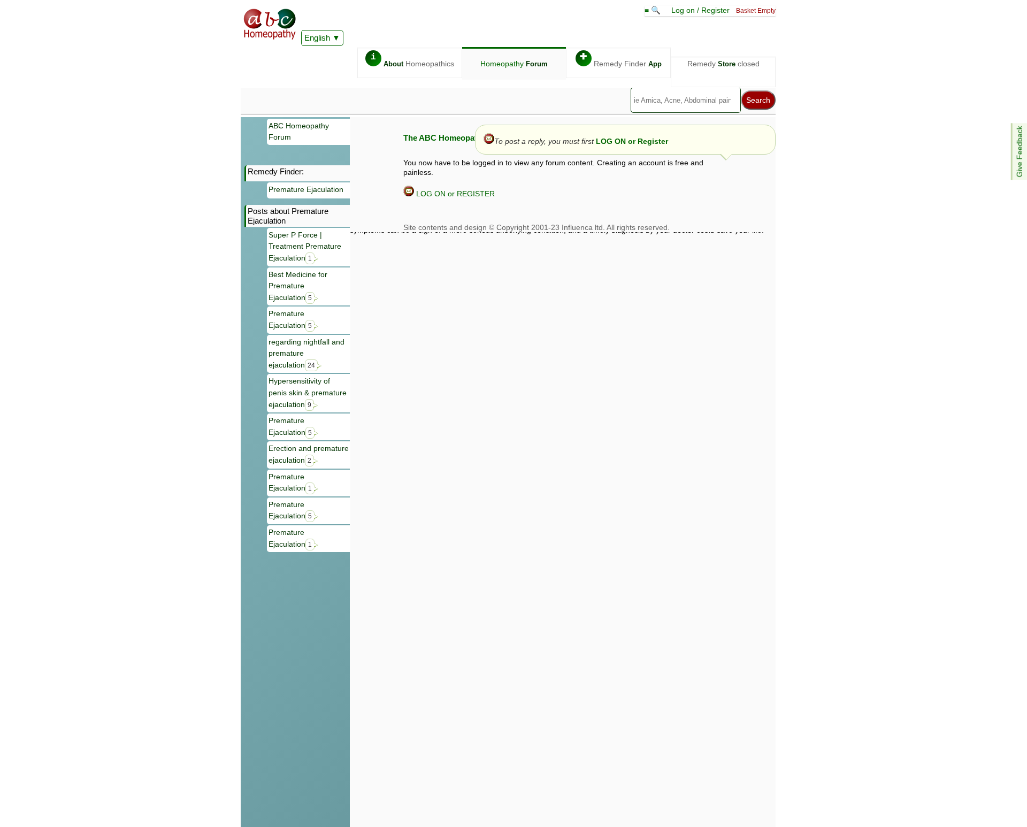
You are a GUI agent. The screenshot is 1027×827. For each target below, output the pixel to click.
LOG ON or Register (632, 141)
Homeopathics (412, 60)
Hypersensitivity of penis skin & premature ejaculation (308, 392)
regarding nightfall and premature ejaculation (306, 353)
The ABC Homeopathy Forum (458, 137)
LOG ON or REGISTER (454, 193)
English (317, 37)
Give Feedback (1019, 151)
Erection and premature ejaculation (309, 454)
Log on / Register (700, 10)
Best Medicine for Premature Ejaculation (298, 286)
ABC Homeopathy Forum (299, 131)
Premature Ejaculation (306, 189)
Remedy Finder (621, 60)
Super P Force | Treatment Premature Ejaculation (305, 246)
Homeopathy (514, 63)
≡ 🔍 (654, 10)
